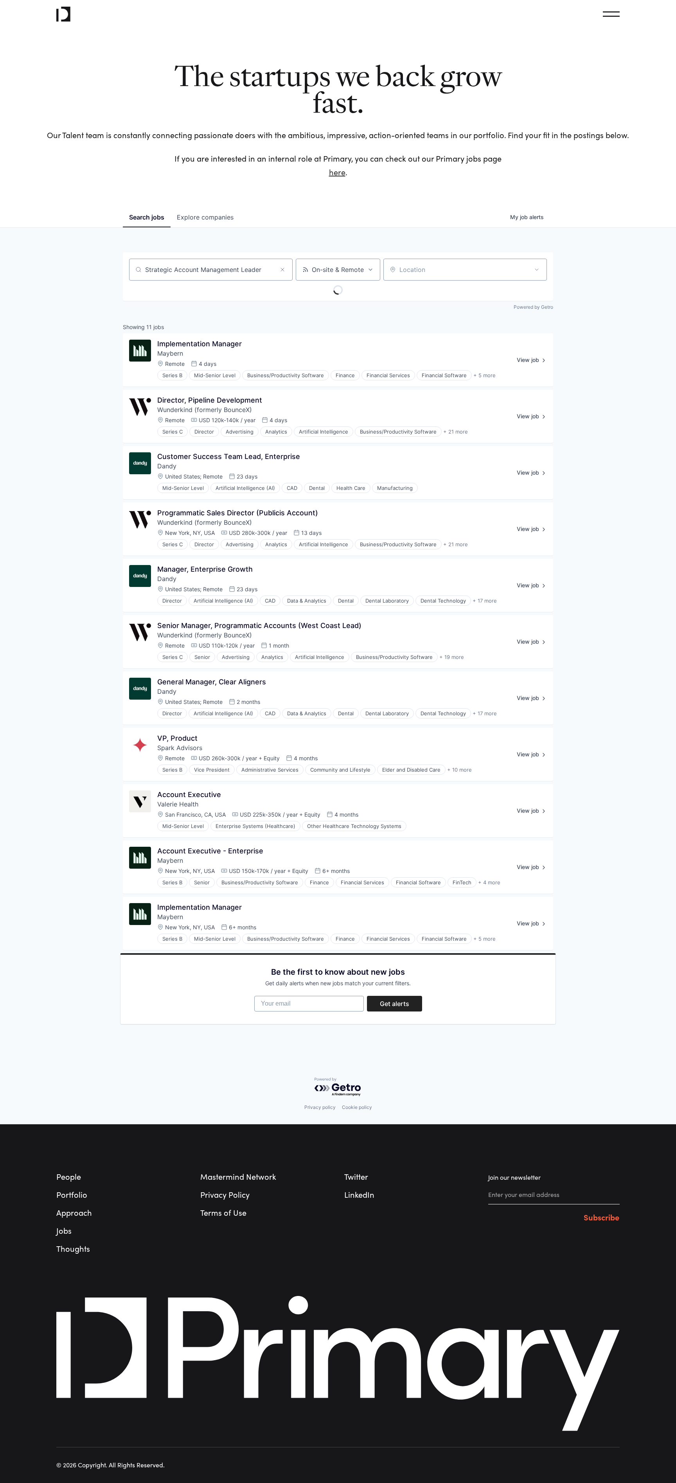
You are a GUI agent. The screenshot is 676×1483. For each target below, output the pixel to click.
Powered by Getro (533, 307)
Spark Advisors (179, 748)
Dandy (166, 466)
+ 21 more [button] (455, 431)
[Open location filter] (536, 269)
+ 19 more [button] (451, 657)
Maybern (170, 353)
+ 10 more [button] (459, 770)
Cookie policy (357, 1107)
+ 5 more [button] (484, 375)
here (337, 172)
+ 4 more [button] (489, 882)
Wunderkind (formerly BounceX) (204, 410)
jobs (146, 217)
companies (205, 217)
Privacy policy (320, 1107)
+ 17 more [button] (485, 601)
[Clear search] (282, 269)
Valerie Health (177, 804)
